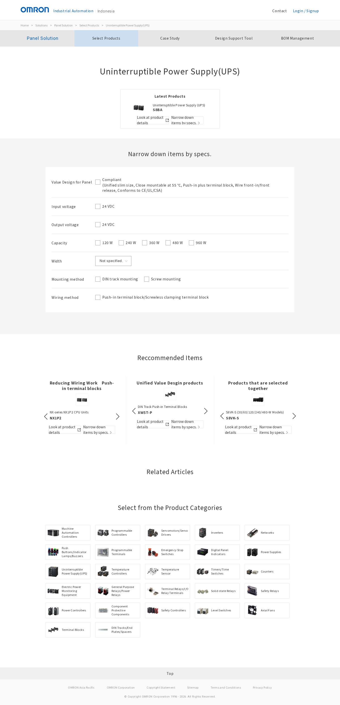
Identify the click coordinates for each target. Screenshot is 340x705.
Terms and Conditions (226, 687)
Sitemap (193, 687)
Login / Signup (306, 10)
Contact (279, 10)
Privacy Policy (262, 687)
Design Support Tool (233, 38)
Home (25, 25)
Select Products (89, 25)
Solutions (41, 25)
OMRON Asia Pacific (81, 687)
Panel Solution (63, 25)
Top (170, 673)
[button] (46, 416)
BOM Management (297, 38)
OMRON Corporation (121, 687)
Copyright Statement (161, 687)
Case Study (170, 38)
